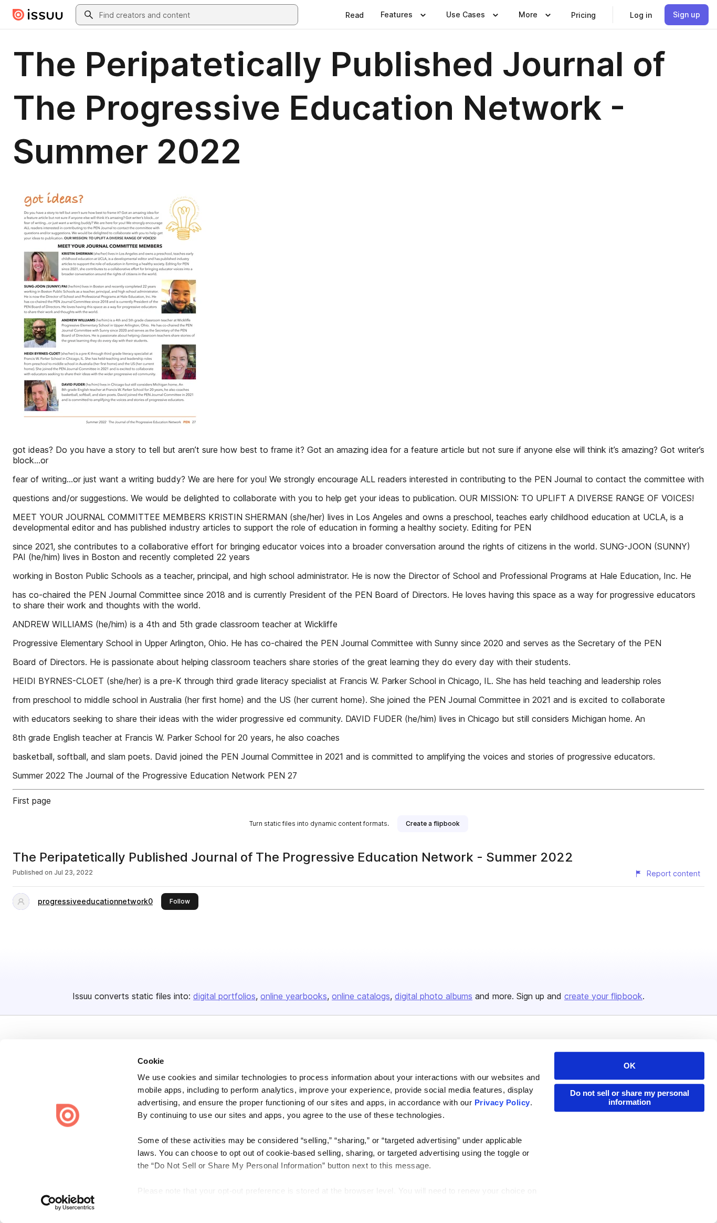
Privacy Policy (502, 1102)
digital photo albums (433, 996)
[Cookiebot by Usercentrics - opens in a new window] (68, 1202)
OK (630, 1065)
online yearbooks (293, 996)
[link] (354, 14)
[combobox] (196, 15)
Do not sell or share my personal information (629, 1097)
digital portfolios (224, 996)
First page (32, 800)
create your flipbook (603, 996)
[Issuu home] (37, 14)
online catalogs (361, 996)
